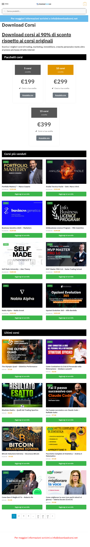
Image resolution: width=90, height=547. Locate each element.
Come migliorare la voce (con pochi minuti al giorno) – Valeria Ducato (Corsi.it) (64, 498)
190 (38, 517)
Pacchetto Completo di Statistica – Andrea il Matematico (64, 455)
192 (48, 517)
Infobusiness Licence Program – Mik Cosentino (65, 228)
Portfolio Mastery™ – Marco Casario (16, 186)
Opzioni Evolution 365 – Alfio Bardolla (61, 310)
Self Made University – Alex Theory (16, 269)
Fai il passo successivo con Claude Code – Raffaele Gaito (62, 411)
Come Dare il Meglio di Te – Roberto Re (17, 497)
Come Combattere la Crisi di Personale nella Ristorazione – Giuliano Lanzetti (63, 367)
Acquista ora (27, 95)
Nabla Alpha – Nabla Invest (13, 310)
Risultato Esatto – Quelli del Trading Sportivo (20, 410)
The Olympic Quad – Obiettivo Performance (19, 366)
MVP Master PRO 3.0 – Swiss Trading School (64, 269)
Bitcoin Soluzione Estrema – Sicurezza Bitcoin (20, 454)
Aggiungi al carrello (22, 194)
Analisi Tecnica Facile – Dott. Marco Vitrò (62, 186)
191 (43, 517)
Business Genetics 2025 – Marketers (16, 228)
